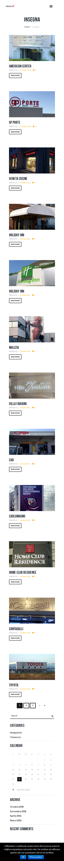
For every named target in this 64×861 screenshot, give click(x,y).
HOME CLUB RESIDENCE (22, 572)
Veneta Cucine (18, 178)
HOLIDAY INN (16, 235)
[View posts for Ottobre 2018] (13, 789)
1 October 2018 (25, 183)
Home (27, 27)
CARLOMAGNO (17, 516)
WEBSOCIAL (13, 70)
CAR (11, 460)
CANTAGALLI (16, 629)
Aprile (15, 815)
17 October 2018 (25, 70)
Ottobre (16, 806)
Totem (13, 737)
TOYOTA (13, 685)
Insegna (14, 732)
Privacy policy (36, 857)
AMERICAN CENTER (20, 66)
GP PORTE (14, 122)
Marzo (15, 820)
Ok (23, 857)
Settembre (18, 811)
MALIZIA (14, 347)
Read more (15, 75)
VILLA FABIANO (18, 404)
